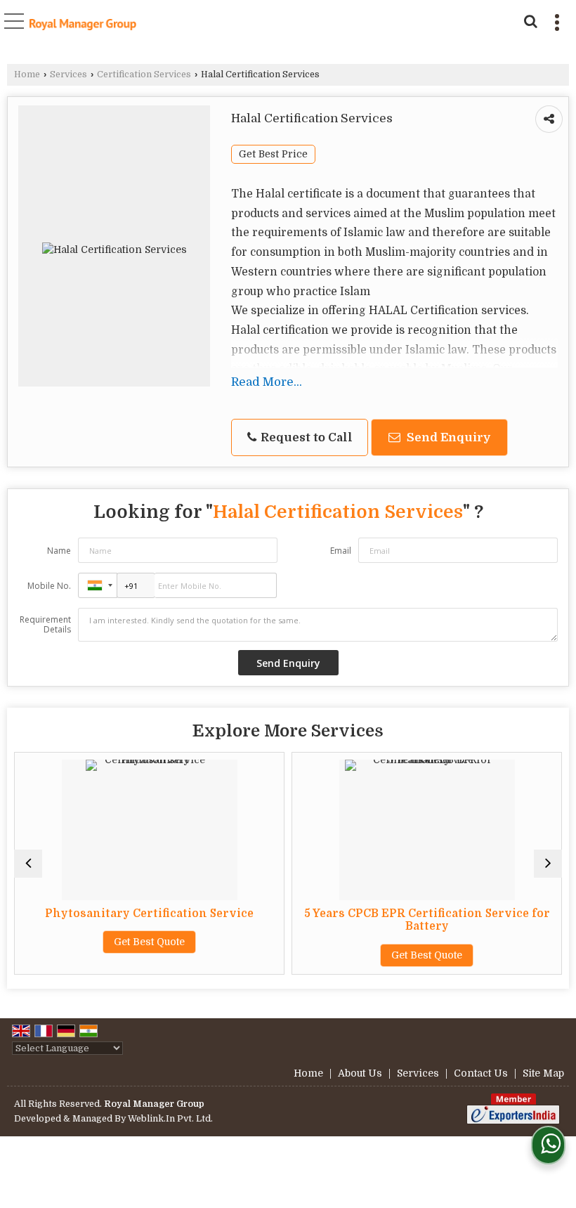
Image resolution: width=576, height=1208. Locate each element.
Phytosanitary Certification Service (149, 913)
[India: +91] (97, 585)
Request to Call (305, 437)
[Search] (528, 20)
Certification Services (144, 74)
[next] (548, 864)
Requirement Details (45, 625)
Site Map (543, 1073)
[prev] (28, 864)
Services (68, 74)
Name (59, 551)
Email (340, 551)
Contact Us (481, 1073)
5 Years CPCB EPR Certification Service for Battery (427, 920)
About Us (360, 1073)
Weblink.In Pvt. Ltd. (170, 1119)
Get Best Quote (149, 941)
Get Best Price (273, 154)
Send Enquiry (447, 437)
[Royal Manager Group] (83, 26)
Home (27, 74)
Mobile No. (49, 586)
